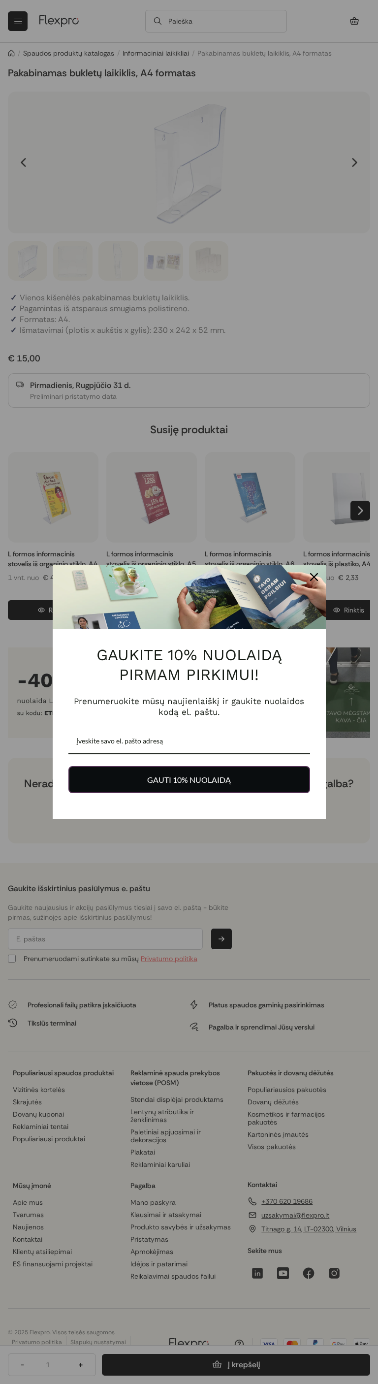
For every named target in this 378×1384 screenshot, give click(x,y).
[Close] (314, 577)
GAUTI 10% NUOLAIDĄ (189, 779)
